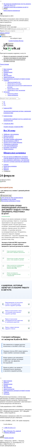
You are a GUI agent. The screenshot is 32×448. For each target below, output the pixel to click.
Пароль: (2, 31)
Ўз (4, 103)
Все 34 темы (9, 130)
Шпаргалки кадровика (15, 153)
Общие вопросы (8, 149)
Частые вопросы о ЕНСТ (11, 141)
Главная (6, 164)
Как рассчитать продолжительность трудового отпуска (14, 60)
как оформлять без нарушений (13, 360)
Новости (6, 70)
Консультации (8, 69)
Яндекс (21, 41)
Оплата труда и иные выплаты (13, 142)
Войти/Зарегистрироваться (12, 10)
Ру (4, 102)
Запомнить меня (6, 36)
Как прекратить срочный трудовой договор (17, 79)
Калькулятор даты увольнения (16, 90)
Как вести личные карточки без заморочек (16, 161)
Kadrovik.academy (13, 93)
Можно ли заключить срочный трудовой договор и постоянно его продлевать (16, 57)
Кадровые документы (10, 147)
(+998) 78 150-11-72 (9, 427)
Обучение (7, 92)
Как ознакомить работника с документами (16, 160)
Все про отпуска (9, 137)
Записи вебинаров (13, 95)
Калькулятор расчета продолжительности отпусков (19, 86)
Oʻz (5, 105)
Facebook (16, 41)
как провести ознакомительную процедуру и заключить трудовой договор (12, 369)
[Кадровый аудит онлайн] (8, 199)
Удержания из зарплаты (11, 144)
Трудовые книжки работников (13, 139)
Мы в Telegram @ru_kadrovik (12, 431)
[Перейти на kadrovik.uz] (12, 50)
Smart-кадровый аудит (14, 82)
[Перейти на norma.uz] (8, 46)
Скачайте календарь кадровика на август (16, 7)
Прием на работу (9, 136)
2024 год (6, 168)
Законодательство (9, 77)
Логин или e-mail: (5, 29)
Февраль (6, 169)
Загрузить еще (6, 195)
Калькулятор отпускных (15, 83)
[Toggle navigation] (0, 1)
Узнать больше (4, 64)
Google (11, 41)
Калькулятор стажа (13, 88)
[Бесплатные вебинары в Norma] (10, 201)
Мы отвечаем (8, 75)
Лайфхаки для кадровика (11, 134)
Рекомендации (8, 72)
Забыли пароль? (5, 33)
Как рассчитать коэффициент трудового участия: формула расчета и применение (16, 157)
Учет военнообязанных (11, 145)
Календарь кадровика (10, 166)
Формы (6, 74)
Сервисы (6, 80)
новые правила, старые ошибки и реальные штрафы (15, 352)
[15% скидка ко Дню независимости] (11, 197)
